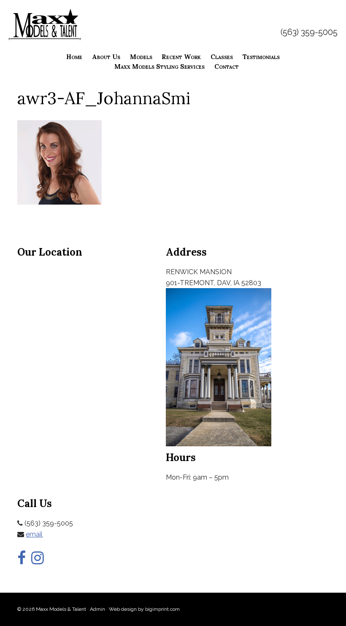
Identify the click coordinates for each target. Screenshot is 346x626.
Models (141, 57)
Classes (222, 57)
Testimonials (261, 57)
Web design (123, 609)
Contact (226, 66)
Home (74, 57)
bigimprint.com (162, 609)
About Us (106, 57)
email (34, 534)
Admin (97, 609)
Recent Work (181, 57)
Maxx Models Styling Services (159, 66)
